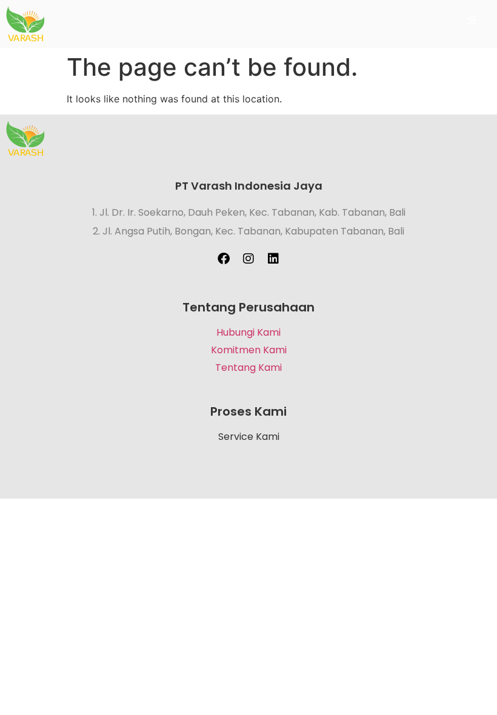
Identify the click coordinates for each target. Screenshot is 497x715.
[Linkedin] (273, 259)
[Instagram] (248, 259)
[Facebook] (224, 259)
